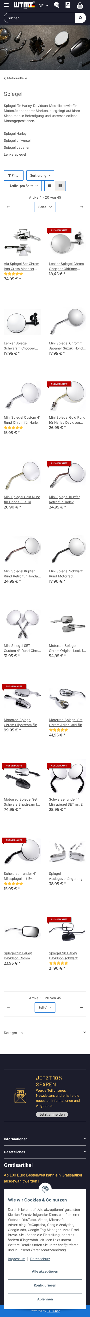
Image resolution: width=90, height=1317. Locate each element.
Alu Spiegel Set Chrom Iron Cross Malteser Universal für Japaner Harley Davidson (21, 266)
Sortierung (38, 175)
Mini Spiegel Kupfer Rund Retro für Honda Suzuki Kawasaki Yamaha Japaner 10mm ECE (22, 574)
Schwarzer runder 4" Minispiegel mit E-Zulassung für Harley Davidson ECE (20, 876)
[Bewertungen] (13, 274)
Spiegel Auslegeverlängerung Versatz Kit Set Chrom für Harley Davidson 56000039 (66, 876)
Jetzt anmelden (52, 1114)
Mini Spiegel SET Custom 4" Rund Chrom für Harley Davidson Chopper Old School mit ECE (22, 648)
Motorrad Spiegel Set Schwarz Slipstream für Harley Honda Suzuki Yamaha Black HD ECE (22, 802)
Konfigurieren (45, 1285)
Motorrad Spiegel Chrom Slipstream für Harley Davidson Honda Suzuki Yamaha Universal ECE (22, 722)
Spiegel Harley (15, 133)
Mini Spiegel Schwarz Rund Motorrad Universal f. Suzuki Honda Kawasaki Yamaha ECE (66, 574)
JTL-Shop (53, 1311)
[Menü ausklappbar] (6, 3)
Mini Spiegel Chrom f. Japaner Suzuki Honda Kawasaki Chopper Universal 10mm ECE (67, 346)
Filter (15, 175)
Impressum (16, 1259)
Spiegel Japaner (17, 147)
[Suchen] (80, 18)
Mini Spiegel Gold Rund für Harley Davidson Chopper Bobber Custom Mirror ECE (67, 420)
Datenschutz (40, 1259)
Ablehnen (45, 1299)
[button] (56, 6)
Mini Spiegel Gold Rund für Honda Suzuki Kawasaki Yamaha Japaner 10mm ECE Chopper (22, 499)
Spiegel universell (17, 140)
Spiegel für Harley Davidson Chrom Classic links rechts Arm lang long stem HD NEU (22, 956)
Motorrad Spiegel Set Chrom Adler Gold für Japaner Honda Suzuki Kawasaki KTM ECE (67, 722)
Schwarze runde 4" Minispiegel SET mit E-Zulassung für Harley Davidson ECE (66, 802)
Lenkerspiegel (15, 154)
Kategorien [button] (13, 1032)
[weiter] (82, 207)
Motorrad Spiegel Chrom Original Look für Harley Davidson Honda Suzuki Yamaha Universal (67, 648)
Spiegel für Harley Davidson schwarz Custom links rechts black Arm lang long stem (64, 956)
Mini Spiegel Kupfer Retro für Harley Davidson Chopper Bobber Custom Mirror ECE (66, 499)
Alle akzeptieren (45, 1271)
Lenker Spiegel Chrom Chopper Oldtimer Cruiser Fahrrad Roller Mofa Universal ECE (66, 266)
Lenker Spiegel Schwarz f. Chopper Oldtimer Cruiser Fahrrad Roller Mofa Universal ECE (19, 346)
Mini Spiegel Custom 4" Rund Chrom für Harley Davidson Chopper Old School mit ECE (22, 420)
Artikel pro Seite (22, 186)
